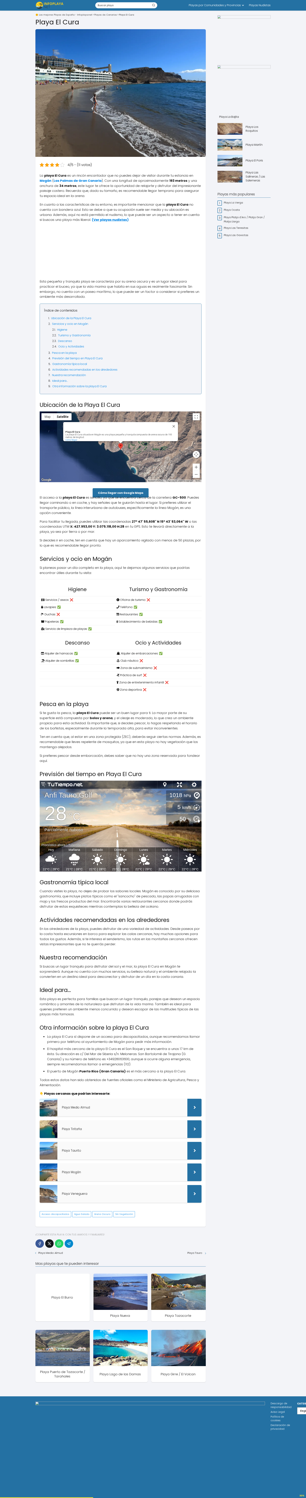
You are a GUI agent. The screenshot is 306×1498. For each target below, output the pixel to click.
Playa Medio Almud (51, 1253)
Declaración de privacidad (280, 1427)
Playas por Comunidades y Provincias (215, 5)
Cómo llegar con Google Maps (120, 493)
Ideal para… (60, 381)
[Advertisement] (121, 250)
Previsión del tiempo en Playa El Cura (77, 358)
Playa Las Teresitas (236, 228)
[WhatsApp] (59, 1243)
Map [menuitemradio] (48, 417)
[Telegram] (69, 1243)
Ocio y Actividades (71, 346)
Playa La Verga (234, 202)
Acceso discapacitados (55, 1214)
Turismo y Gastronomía (74, 335)
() (110, 219)
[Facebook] (39, 1243)
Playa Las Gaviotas (236, 235)
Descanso (65, 341)
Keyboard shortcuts (156, 481)
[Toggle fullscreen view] (196, 416)
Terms (197, 481)
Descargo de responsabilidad (281, 1405)
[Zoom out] (196, 474)
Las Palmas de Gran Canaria (78, 180)
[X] (49, 1243)
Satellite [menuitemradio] (63, 417)
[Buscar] (153, 5)
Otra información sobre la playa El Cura (79, 386)
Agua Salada (81, 1214)
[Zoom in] (196, 467)
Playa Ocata (232, 210)
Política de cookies (277, 1418)
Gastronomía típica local (69, 364)
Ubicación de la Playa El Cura (71, 318)
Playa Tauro (195, 1253)
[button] (120, 446)
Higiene (62, 330)
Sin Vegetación (124, 1214)
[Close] (173, 426)
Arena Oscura (102, 1214)
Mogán (45, 180)
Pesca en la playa (64, 353)
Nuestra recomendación (69, 375)
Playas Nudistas (260, 5)
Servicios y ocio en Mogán (70, 324)
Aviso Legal (278, 1412)
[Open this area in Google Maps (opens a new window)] (46, 480)
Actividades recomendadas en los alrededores (84, 370)
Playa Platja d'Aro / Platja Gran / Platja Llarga (244, 219)
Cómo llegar (71, 440)
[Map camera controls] (196, 454)
